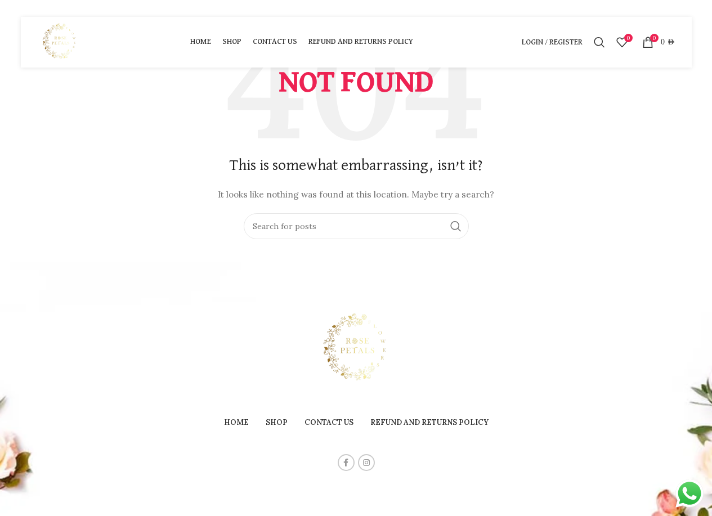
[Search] (599, 42)
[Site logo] (60, 42)
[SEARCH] (456, 226)
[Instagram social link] (366, 462)
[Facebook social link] (346, 462)
